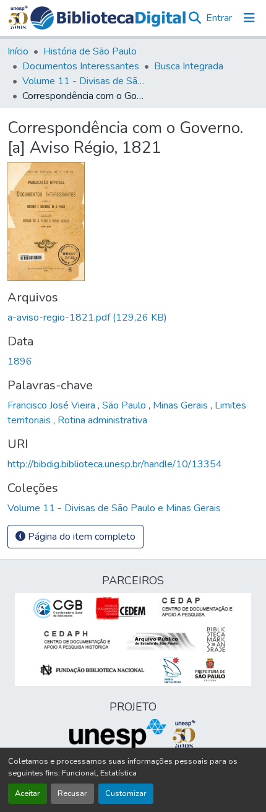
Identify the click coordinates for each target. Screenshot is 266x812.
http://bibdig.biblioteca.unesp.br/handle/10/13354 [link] (114, 464)
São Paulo (125, 405)
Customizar (126, 793)
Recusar (72, 793)
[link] (133, 317)
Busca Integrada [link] (188, 66)
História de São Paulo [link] (90, 51)
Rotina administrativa (102, 420)
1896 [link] (19, 361)
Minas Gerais (181, 405)
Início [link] (17, 51)
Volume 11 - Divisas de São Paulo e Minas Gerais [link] (84, 81)
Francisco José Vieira (52, 405)
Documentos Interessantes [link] (80, 66)
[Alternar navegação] (249, 18)
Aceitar (27, 793)
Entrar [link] (219, 18)
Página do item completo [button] (80, 536)
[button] (108, 18)
